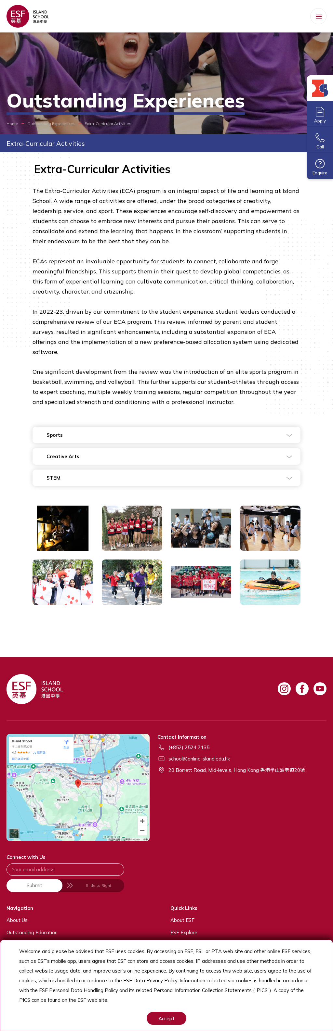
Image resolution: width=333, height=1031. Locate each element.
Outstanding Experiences (51, 123)
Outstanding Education (32, 932)
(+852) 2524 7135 (188, 747)
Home (12, 123)
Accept (166, 1018)
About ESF (182, 920)
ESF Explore (183, 932)
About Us (17, 920)
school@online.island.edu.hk (199, 759)
